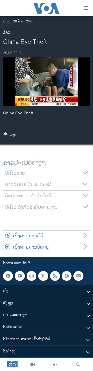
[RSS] (55, 276)
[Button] (9, 135)
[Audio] (55, 364)
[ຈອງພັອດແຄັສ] (78, 276)
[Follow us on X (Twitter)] (43, 276)
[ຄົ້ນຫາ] (78, 364)
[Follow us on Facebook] (8, 276)
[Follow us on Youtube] (20, 276)
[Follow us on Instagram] (31, 276)
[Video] (32, 364)
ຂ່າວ (6, 32)
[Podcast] (67, 276)
